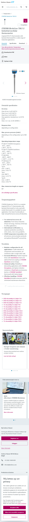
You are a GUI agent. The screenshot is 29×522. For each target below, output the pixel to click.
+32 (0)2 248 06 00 (10, 460)
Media (5, 396)
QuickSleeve (15, 258)
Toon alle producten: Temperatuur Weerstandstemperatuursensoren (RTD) (13, 48)
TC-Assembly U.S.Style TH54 (12, 321)
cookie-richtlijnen (22, 503)
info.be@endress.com (11, 465)
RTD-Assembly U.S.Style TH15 (13, 313)
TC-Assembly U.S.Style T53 (12, 309)
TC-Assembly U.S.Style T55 (12, 307)
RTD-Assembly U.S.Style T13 (13, 303)
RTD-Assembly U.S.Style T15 (13, 301)
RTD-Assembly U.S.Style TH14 (13, 315)
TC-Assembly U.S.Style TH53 (12, 317)
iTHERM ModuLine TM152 (9, 16)
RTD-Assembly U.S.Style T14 (13, 298)
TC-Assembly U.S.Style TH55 (12, 319)
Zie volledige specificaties (10, 193)
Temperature (6, 13)
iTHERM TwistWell (16, 272)
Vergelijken (24, 25)
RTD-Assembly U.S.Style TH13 (13, 311)
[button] (14, 438)
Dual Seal (15, 270)
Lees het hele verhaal (10, 356)
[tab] (5, 43)
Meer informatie (8, 412)
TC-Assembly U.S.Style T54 (12, 305)
